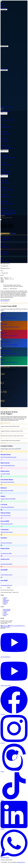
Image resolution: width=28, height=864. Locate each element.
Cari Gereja (13, 233)
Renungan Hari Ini (5, 233)
